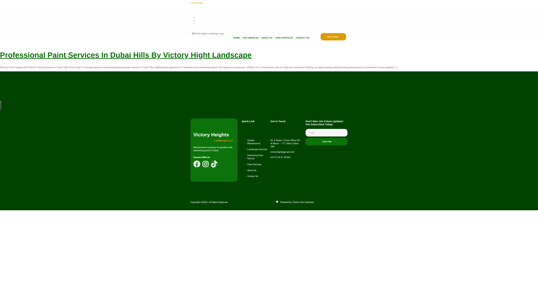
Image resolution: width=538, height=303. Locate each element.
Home (236, 38)
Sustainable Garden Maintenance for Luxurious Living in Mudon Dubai (281, 9)
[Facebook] (196, 163)
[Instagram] (335, 20)
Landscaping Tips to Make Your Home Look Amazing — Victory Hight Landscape (246, 3)
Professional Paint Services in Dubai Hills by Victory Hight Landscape (126, 55)
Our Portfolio (284, 38)
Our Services (251, 38)
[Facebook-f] (327, 20)
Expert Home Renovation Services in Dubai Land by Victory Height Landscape (284, 6)
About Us (267, 38)
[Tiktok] (343, 20)
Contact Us (302, 38)
